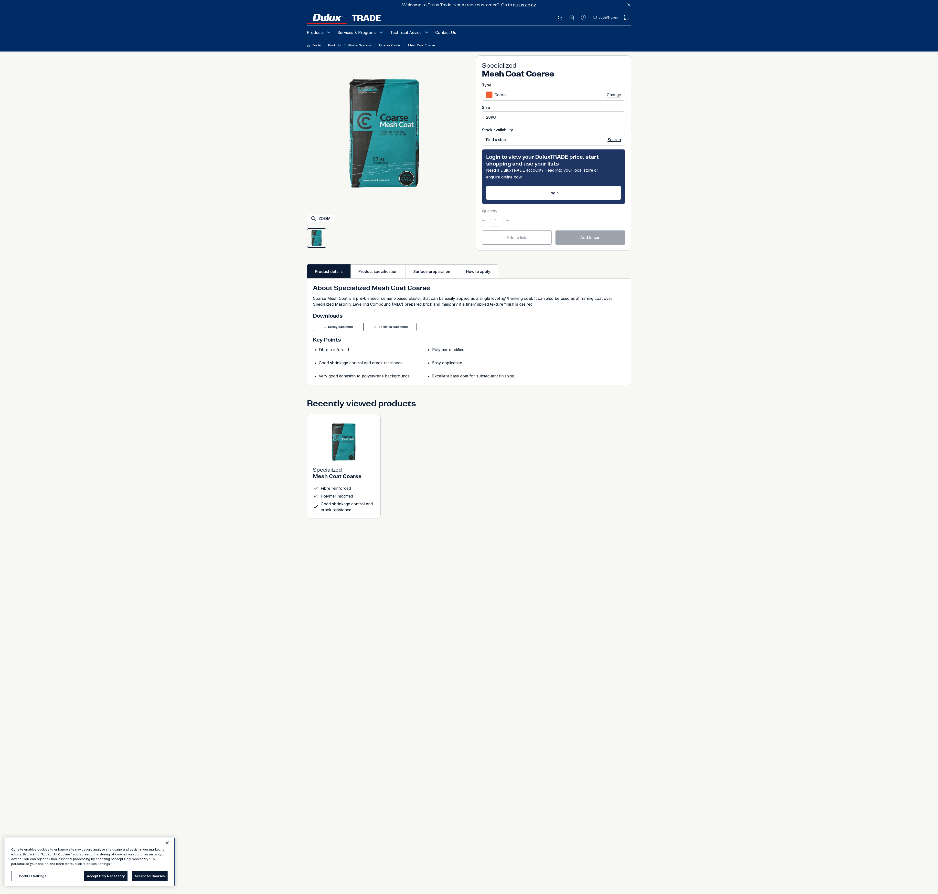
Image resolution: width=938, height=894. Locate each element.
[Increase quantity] (507, 221)
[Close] (167, 842)
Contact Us (445, 32)
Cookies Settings (32, 876)
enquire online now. (504, 177)
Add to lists (517, 237)
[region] (89, 861)
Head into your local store (568, 170)
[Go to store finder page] (583, 17)
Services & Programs (356, 32)
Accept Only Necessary (106, 876)
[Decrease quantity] (483, 221)
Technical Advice (406, 32)
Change (614, 94)
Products (315, 32)
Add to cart (590, 237)
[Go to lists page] (571, 17)
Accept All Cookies (150, 876)
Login (553, 192)
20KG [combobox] (491, 117)
